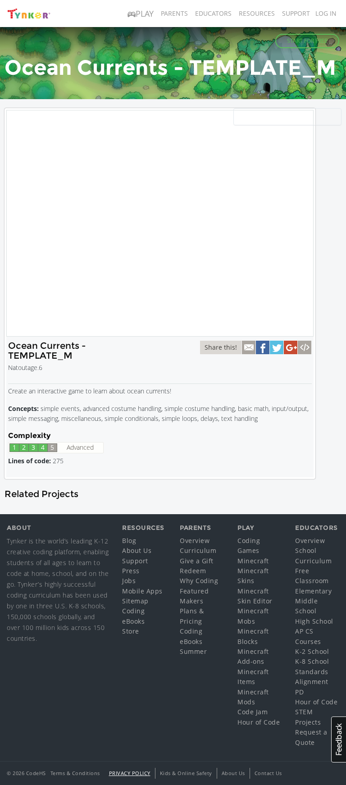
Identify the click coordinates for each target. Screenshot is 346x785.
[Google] (290, 347)
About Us (136, 550)
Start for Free (307, 41)
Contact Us (268, 773)
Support (296, 13)
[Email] (248, 347)
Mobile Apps (142, 591)
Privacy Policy (129, 773)
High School (314, 621)
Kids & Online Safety (186, 773)
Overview (194, 540)
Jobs (129, 580)
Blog (129, 540)
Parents (174, 13)
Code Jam (252, 711)
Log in (326, 13)
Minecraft (253, 561)
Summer (193, 651)
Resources (257, 13)
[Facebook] (262, 347)
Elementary (313, 591)
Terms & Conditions (75, 773)
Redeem (193, 570)
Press (131, 570)
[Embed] (304, 347)
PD (299, 692)
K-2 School (312, 651)
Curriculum (198, 550)
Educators (213, 13)
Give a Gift (197, 561)
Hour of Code (258, 722)
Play (145, 13)
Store (130, 631)
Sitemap (135, 601)
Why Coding (199, 580)
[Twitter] (276, 347)
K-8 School (312, 661)
